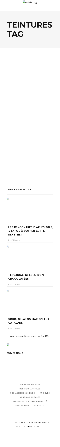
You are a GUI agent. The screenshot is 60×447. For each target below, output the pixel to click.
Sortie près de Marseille (19, 162)
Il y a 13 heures (14, 284)
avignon (41, 149)
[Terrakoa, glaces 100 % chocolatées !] (30, 257)
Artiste (32, 149)
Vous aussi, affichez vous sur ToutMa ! (30, 335)
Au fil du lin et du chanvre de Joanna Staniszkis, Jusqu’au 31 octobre (28, 110)
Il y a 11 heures (14, 240)
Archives (45, 393)
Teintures (39, 162)
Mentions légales (30, 397)
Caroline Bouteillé (17, 122)
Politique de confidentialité (30, 401)
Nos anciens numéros (22, 393)
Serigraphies (42, 158)
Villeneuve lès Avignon (18, 166)
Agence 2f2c (39, 427)
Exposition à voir (23, 153)
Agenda (14, 96)
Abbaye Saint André (17, 149)
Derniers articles (30, 389)
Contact (39, 405)
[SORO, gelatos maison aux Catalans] (30, 301)
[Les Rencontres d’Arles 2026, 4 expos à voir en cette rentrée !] (30, 209)
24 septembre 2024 (36, 122)
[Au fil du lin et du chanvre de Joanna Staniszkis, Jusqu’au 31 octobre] (30, 77)
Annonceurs (22, 405)
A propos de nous (30, 385)
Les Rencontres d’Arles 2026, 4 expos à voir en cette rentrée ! (30, 231)
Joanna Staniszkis (26, 158)
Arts (22, 96)
